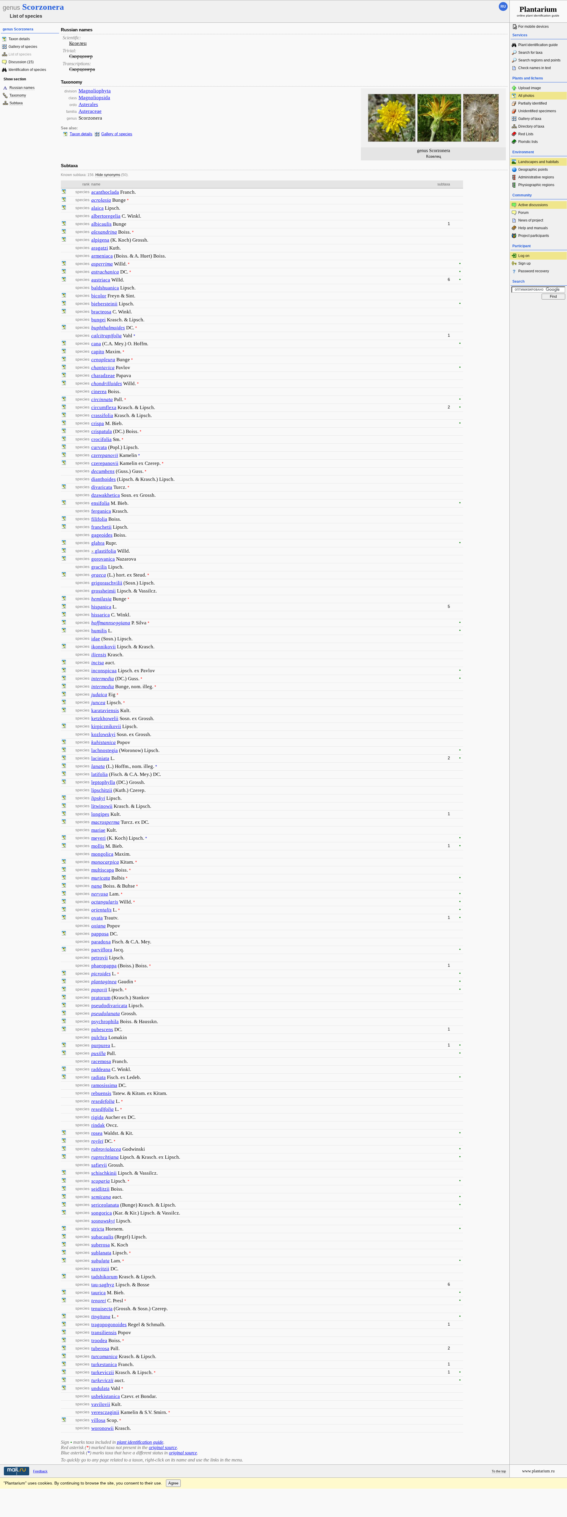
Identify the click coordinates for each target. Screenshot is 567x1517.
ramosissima (104, 1085)
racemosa (101, 1061)
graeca (98, 575)
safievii (99, 1165)
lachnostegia (104, 750)
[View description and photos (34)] (64, 503)
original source (163, 1447)
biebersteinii (104, 304)
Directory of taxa (531, 126)
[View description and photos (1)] (64, 200)
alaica (97, 208)
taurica (98, 1292)
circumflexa (103, 407)
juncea (98, 702)
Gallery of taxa (529, 119)
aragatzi (99, 248)
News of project (530, 220)
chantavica (103, 367)
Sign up (524, 263)
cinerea (99, 391)
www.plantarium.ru (538, 1471)
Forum (523, 213)
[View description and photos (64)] (64, 1292)
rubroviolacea (106, 1149)
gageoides (102, 535)
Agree (173, 1483)
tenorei (98, 1300)
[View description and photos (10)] (64, 551)
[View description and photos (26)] (64, 862)
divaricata (101, 487)
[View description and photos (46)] (64, 543)
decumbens (103, 471)
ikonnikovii (103, 647)
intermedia (102, 678)
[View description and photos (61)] (64, 973)
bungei (98, 320)
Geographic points (533, 169)
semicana (101, 1197)
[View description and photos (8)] (64, 615)
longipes (100, 814)
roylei (97, 1141)
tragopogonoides (109, 1324)
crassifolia (102, 415)
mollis (97, 846)
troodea (99, 1340)
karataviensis (105, 710)
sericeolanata (105, 1205)
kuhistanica (103, 742)
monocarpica (105, 862)
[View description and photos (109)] (64, 1077)
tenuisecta (102, 1308)
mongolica (102, 854)
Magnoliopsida (94, 97)
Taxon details (19, 39)
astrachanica (105, 272)
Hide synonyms (107, 175)
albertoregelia (105, 216)
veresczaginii (105, 1412)
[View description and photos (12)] (64, 439)
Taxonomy (17, 95)
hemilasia (101, 599)
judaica (99, 694)
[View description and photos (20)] (64, 607)
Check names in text (534, 68)
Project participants (533, 236)
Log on (523, 256)
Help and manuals (533, 228)
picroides (101, 973)
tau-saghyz (102, 1285)
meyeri (98, 838)
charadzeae (103, 375)
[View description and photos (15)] (64, 359)
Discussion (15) (21, 62)
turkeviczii (102, 1372)
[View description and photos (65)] (64, 343)
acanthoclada (105, 192)
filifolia (99, 519)
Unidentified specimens (537, 111)
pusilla (98, 1053)
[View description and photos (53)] (64, 407)
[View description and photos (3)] (64, 232)
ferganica (101, 511)
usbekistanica (105, 1396)
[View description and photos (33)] (64, 304)
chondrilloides (106, 383)
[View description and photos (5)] (64, 240)
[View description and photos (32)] (64, 264)
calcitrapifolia (106, 335)
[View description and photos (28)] (64, 1133)
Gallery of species (23, 47)
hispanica (101, 607)
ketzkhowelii (104, 718)
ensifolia (100, 503)
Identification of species (27, 70)
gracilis (99, 567)
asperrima (102, 264)
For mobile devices (533, 27)
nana (96, 886)
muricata (100, 878)
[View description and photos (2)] (64, 296)
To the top (499, 1471)
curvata (99, 447)
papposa (100, 934)
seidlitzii (100, 1189)
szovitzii (100, 1269)
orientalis (101, 910)
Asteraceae (90, 111)
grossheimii (103, 591)
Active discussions (533, 205)
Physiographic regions (536, 185)
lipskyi (98, 798)
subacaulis (102, 1237)
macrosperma (105, 822)
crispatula (101, 431)
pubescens (102, 1029)
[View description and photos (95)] (64, 1229)
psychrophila (105, 1021)
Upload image (529, 88)
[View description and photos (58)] (64, 950)
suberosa (100, 1245)
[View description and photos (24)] (64, 1029)
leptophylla (103, 782)
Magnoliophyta (95, 91)
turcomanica (104, 1356)
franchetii (101, 527)
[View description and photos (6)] (64, 527)
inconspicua (104, 670)
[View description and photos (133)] (64, 280)
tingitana (100, 1316)
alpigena (100, 240)
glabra (98, 543)
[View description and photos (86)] (64, 631)
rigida (97, 1117)
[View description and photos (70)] (64, 623)
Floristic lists (528, 142)
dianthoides (103, 479)
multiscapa (102, 870)
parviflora (101, 950)
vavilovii (100, 1404)
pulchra (99, 1037)
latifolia (99, 774)
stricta (97, 1229)
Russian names (22, 88)
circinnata (102, 399)
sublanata (101, 1253)
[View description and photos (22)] (64, 224)
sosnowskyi (103, 1221)
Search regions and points (539, 60)
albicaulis (101, 224)
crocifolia (101, 439)
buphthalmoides (108, 328)
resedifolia (102, 1109)
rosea (96, 1133)
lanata (98, 766)
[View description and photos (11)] (64, 312)
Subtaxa (16, 103)
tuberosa (100, 1348)
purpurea (100, 1045)
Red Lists (525, 134)
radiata (98, 1077)
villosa (98, 1420)
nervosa (99, 894)
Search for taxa (530, 53)
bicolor (98, 296)
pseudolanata (105, 1013)
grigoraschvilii (106, 583)
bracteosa (101, 312)
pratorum (100, 997)
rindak (98, 1125)
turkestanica (104, 1364)
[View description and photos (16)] (64, 934)
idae (95, 639)
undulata (100, 1388)
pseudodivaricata (109, 1005)
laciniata (100, 758)
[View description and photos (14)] (64, 455)
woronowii (102, 1428)
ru (503, 6)
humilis (99, 631)
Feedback (40, 1471)
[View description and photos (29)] (64, 838)
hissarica (100, 615)
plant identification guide (140, 1442)
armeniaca (102, 256)
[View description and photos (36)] (64, 910)
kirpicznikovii (106, 726)
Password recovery (533, 271)
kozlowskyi (103, 734)
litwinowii (102, 806)
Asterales (88, 104)
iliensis (98, 654)
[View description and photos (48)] (64, 367)
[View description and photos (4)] (64, 559)
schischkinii (104, 1173)
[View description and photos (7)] (64, 575)
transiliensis (104, 1332)
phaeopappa (104, 966)
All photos (526, 96)
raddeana (100, 1069)
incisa (97, 662)
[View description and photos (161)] (64, 846)
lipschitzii (101, 790)
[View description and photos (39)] (64, 1372)
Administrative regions (536, 177)
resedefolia (103, 1101)
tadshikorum (104, 1277)
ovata (97, 918)
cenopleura (103, 359)
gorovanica (103, 559)
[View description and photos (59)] (64, 423)
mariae (98, 830)
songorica (101, 1213)
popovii (99, 989)
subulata (100, 1261)
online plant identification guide (538, 11)
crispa (97, 423)
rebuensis (101, 1093)
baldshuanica (105, 288)
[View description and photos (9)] (64, 192)
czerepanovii (104, 455)
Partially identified (532, 103)
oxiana (98, 926)
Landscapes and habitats (538, 162)
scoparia (100, 1181)
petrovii (99, 958)
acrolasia (101, 200)
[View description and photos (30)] (64, 750)
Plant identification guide (538, 45)
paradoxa (101, 942)
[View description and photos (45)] (64, 272)
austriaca (100, 280)
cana (96, 343)
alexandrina (104, 232)
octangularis (104, 902)
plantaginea (104, 981)
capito (97, 351)
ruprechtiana (105, 1157)
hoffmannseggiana (110, 623)
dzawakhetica (105, 495)
